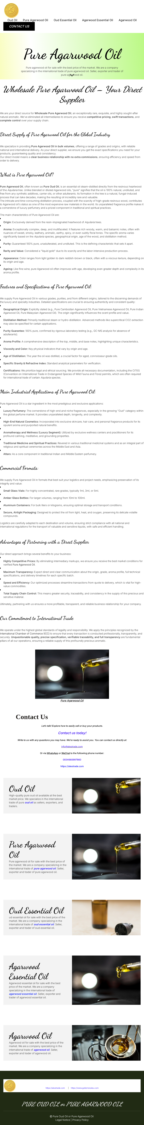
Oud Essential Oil (65, 20)
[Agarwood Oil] (106, 1043)
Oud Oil (12, 20)
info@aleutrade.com (129, 1087)
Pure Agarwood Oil (35, 20)
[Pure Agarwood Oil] (106, 857)
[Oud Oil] (106, 796)
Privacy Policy (80, 1119)
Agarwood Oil (128, 20)
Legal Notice (62, 1119)
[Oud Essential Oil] (106, 917)
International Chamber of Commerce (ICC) (25, 633)
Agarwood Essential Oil (97, 20)
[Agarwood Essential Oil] (106, 980)
